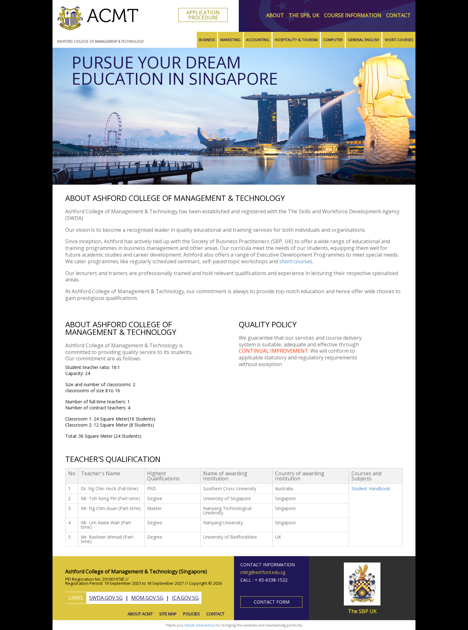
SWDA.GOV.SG (106, 597)
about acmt (140, 614)
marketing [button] (230, 39)
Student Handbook (370, 488)
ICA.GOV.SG (185, 597)
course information (352, 15)
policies (191, 614)
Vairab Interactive (199, 625)
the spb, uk (304, 15)
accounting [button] (257, 39)
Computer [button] (333, 39)
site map (168, 614)
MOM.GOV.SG (147, 597)
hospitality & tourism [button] (296, 39)
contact (398, 15)
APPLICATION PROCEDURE (203, 15)
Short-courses (399, 39)
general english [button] (363, 39)
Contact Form (271, 602)
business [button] (207, 39)
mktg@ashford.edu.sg (262, 572)
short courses (295, 261)
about (275, 15)
